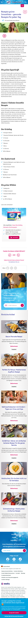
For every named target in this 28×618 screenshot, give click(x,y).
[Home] (8, 2)
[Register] (24, 550)
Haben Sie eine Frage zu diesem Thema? (14, 260)
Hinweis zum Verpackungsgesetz (9, 577)
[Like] (9, 255)
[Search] (25, 2)
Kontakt (14, 534)
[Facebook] (7, 268)
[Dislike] (18, 255)
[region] (14, 608)
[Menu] (1, 2)
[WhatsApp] (15, 268)
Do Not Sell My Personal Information (14, 616)
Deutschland (6, 566)
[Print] (4, 36)
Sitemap (23, 573)
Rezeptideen (14, 349)
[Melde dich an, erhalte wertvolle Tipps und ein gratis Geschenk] (22, 5)
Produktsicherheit (6, 575)
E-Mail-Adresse (6, 550)
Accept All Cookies (14, 612)
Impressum (14, 540)
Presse (14, 537)
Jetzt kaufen (15, 237)
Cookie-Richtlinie (18, 571)
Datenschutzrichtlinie (7, 571)
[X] (11, 268)
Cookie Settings (5, 579)
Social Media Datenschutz (8, 573)
